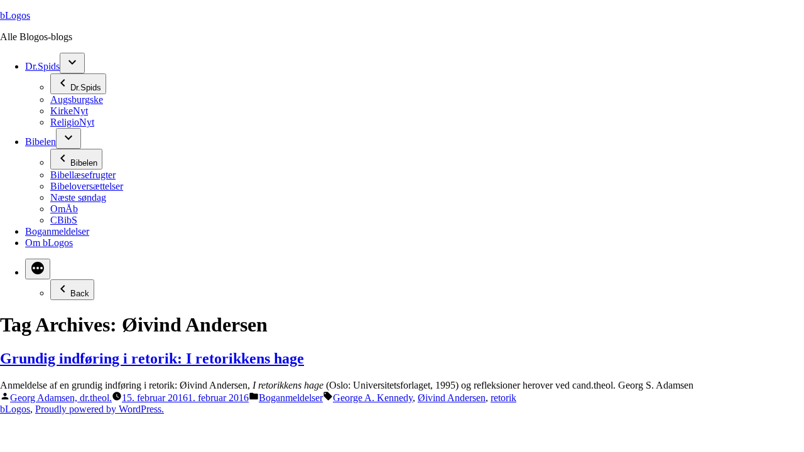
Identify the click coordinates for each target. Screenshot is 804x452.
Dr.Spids (42, 66)
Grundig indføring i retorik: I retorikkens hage (152, 358)
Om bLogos (49, 242)
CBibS (63, 220)
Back (79, 293)
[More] (37, 269)
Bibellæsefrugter (83, 175)
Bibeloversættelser (86, 186)
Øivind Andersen (452, 397)
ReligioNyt (72, 122)
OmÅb (64, 208)
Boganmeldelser (57, 231)
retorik (503, 397)
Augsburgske (76, 99)
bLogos (15, 15)
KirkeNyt (69, 110)
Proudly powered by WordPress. (99, 409)
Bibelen (40, 141)
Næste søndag (78, 197)
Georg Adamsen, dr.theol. (61, 397)
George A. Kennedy (373, 397)
